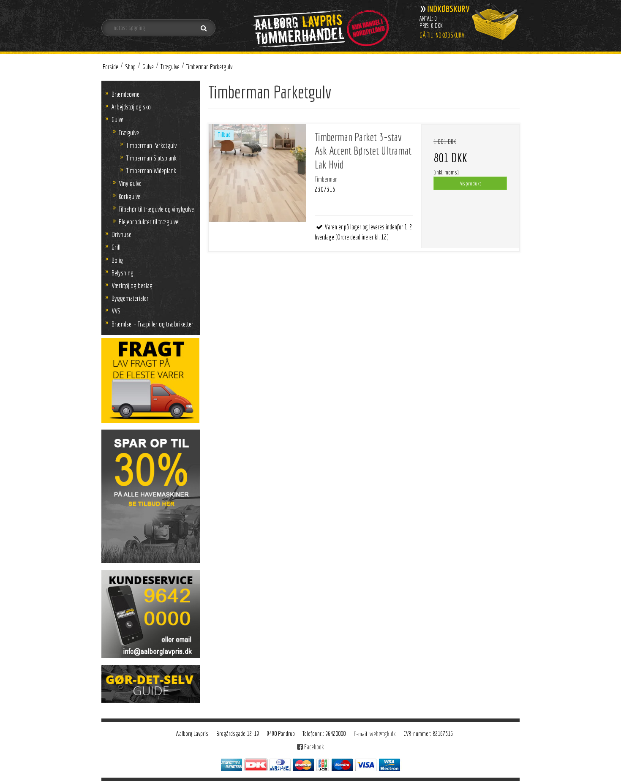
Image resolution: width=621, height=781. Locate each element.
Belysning (122, 273)
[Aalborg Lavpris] (319, 25)
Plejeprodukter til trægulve (148, 222)
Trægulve (129, 132)
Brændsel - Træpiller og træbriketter (152, 324)
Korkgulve (129, 196)
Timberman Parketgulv (151, 145)
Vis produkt (470, 183)
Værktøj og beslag (132, 285)
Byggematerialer (130, 298)
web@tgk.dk (383, 733)
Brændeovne (125, 94)
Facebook (313, 747)
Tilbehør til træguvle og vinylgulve (156, 209)
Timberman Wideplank (151, 170)
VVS (116, 311)
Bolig (117, 260)
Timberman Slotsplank (151, 158)
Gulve (117, 119)
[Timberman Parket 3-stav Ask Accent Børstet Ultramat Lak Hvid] (258, 173)
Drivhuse (121, 234)
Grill (116, 247)
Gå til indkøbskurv (442, 35)
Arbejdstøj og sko (131, 107)
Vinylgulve (130, 183)
